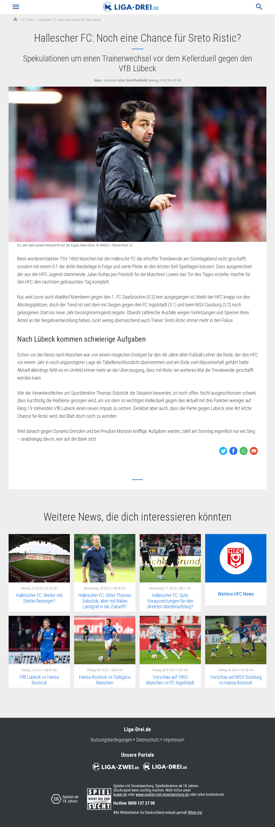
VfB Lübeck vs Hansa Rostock (39, 679)
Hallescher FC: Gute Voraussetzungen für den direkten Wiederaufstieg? (170, 600)
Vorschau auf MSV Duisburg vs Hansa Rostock (236, 679)
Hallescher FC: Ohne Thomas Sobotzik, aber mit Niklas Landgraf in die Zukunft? (104, 600)
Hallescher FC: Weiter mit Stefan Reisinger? (39, 598)
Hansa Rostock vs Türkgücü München (105, 679)
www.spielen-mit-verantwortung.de (162, 794)
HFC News (28, 20)
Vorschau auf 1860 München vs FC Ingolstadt (170, 679)
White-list (195, 812)
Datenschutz (147, 740)
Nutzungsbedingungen (111, 740)
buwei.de (120, 794)
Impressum (173, 740)
